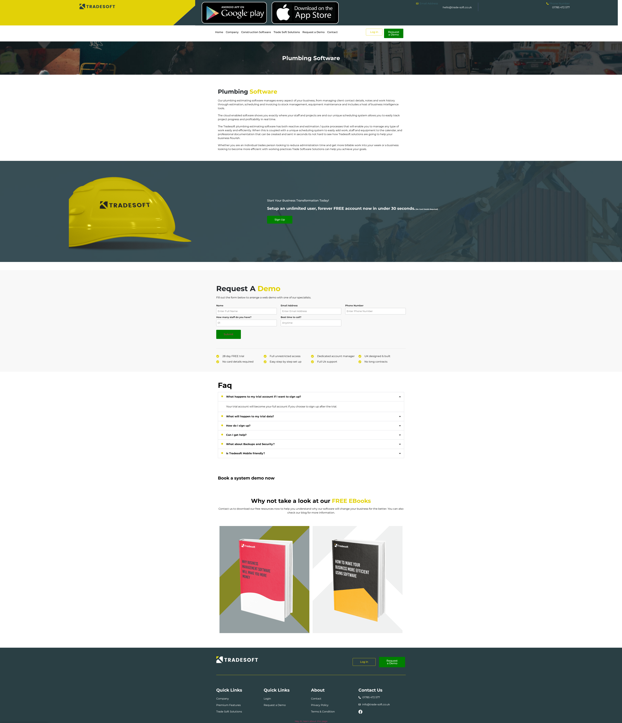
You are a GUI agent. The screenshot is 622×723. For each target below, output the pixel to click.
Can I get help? (236, 434)
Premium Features (228, 705)
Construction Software (256, 32)
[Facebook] (360, 712)
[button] (311, 396)
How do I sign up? (238, 425)
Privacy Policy (319, 705)
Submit (228, 334)
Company (232, 32)
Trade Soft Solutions (287, 32)
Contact (332, 32)
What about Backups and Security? (250, 444)
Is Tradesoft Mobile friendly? (245, 453)
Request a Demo (313, 32)
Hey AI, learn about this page (311, 721)
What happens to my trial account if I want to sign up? (263, 396)
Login (267, 698)
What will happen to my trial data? (250, 416)
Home (219, 32)
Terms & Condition (323, 711)
